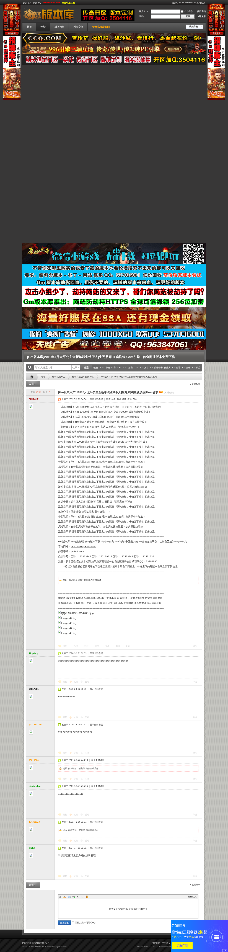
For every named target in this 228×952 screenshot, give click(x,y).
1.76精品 (196, 367)
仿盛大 (167, 367)
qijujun (32, 848)
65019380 (34, 760)
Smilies (87, 897)
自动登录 (188, 11)
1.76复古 (144, 367)
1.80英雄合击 (156, 367)
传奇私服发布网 (101, 26)
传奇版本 (90, 541)
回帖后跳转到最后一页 (85, 922)
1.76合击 (186, 367)
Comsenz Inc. (39, 947)
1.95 (136, 367)
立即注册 (201, 16)
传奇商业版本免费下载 (83, 376)
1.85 (119, 367)
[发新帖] (33, 384)
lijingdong (33, 653)
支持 (76, 681)
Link (73, 897)
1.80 (125, 367)
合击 (108, 367)
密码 (141, 16)
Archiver (156, 943)
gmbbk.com (61, 947)
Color (64, 897)
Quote (78, 897)
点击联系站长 (68, 2)
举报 (195, 646)
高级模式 (192, 897)
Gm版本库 (32, 377)
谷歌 (113, 399)
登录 (135, 909)
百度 (108, 399)
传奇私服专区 (58, 376)
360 (134, 399)
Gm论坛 (120, 541)
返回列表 (196, 384)
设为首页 (27, 2)
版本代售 (59, 26)
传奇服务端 (77, 541)
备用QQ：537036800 (182, 2)
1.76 (102, 367)
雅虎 (118, 399)
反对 (87, 681)
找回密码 (201, 11)
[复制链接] (168, 392)
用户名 (142, 11)
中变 (113, 367)
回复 (99, 580)
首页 (29, 26)
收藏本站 (37, 2)
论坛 (43, 26)
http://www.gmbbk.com (83, 546)
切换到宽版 (199, 2)
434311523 (34, 822)
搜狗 (124, 399)
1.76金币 (176, 367)
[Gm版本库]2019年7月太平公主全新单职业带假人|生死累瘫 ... (130, 376)
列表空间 (78, 26)
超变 (130, 367)
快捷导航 (193, 26)
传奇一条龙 (108, 541)
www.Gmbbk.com (52, 2)
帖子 (74, 367)
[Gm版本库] (50, 20)
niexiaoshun (35, 786)
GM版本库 (33, 399)
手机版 (165, 943)
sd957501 (34, 689)
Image (69, 897)
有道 (129, 399)
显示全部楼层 (96, 399)
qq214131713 (35, 724)
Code (82, 897)
